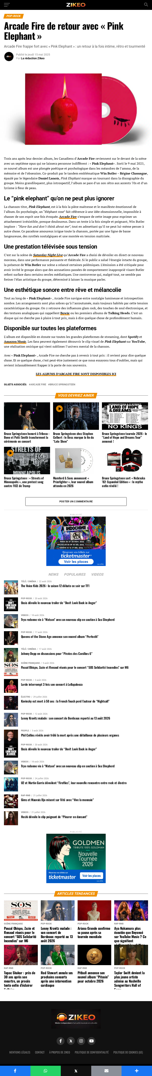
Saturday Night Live (48, 255)
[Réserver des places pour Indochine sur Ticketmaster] (76, 540)
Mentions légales (19, 1052)
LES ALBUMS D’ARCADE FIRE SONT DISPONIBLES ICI (76, 374)
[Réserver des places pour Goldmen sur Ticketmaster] (76, 857)
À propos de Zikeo (59, 1052)
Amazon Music (15, 341)
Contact (40, 1052)
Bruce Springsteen (62, 384)
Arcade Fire (68, 216)
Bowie (65, 313)
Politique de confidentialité (92, 1052)
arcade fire (38, 384)
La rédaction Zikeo (33, 58)
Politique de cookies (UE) (128, 1052)
